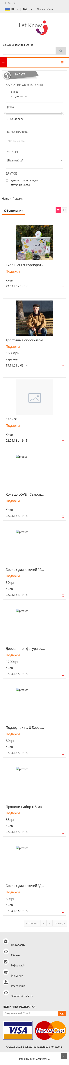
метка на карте (20, 185)
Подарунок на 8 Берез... (25, 727)
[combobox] (34, 160)
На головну (18, 944)
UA (12, 9)
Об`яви (15, 955)
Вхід (25, 9)
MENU (13, 62)
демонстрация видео (24, 180)
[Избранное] (63, 288)
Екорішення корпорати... (26, 265)
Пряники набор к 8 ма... (25, 806)
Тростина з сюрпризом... (26, 340)
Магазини (17, 975)
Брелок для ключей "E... (25, 569)
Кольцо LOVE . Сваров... (25, 494)
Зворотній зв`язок (22, 996)
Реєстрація (18, 986)
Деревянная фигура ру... (25, 648)
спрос (14, 92)
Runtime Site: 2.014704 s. (34, 1058)
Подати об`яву (45, 9)
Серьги (11, 419)
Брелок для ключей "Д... (25, 885)
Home (5, 198)
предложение (19, 96)
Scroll (64, 1056)
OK (62, 1013)
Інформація (18, 965)
